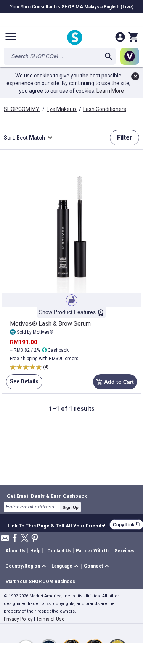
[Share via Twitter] (25, 538)
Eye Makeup (62, 109)
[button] (27, 566)
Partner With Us (93, 550)
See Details (22, 383)
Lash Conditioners (104, 109)
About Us (15, 550)
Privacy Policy (18, 619)
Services (124, 550)
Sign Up (71, 507)
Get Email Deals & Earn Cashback (47, 495)
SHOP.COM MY (22, 109)
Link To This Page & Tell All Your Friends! (57, 524)
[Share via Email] (5, 540)
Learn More (110, 91)
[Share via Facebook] (15, 538)
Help (35, 550)
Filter (124, 137)
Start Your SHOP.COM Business (40, 581)
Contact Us (59, 550)
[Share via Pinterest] (35, 538)
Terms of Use (50, 619)
